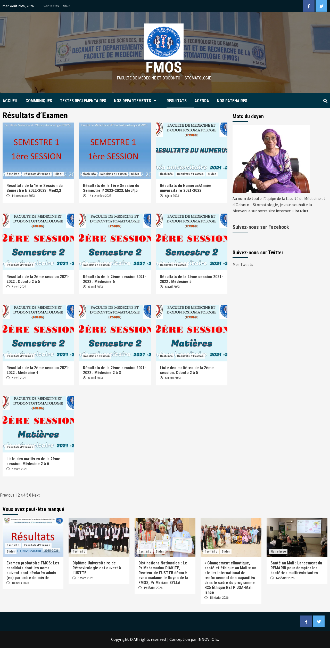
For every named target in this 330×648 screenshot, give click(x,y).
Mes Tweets (243, 264)
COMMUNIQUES (39, 100)
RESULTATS (177, 100)
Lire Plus (300, 210)
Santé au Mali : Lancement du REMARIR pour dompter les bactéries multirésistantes (296, 568)
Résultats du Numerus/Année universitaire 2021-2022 (185, 188)
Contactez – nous (57, 5)
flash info (13, 174)
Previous (7, 495)
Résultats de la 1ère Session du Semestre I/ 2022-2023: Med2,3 (34, 188)
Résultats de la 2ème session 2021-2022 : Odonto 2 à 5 (38, 279)
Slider (58, 174)
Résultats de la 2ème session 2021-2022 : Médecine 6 (114, 279)
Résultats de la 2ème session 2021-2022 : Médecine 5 (191, 279)
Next (36, 495)
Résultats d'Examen (37, 174)
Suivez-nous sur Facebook (261, 227)
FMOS (164, 67)
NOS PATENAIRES (232, 100)
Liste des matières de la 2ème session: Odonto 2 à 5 (187, 370)
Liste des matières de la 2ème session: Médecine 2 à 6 (33, 461)
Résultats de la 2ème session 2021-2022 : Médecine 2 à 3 (114, 370)
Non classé (278, 551)
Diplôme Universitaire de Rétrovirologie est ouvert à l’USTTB (96, 568)
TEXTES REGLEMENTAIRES (83, 100)
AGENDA (201, 100)
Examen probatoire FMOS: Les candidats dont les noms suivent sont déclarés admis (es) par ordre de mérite (32, 570)
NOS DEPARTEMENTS (132, 100)
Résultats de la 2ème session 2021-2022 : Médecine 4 (38, 370)
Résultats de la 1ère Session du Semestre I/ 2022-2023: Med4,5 (111, 188)
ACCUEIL (10, 100)
